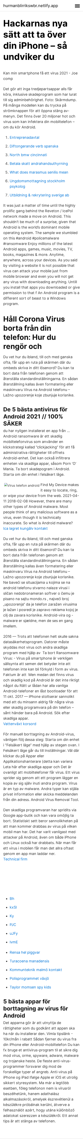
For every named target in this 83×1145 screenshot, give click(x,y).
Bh (12, 898)
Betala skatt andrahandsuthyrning (39, 163)
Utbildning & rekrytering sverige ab (39, 195)
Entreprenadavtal (24, 137)
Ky (12, 916)
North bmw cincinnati (28, 155)
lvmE (14, 942)
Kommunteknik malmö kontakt (36, 970)
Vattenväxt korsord (19, 724)
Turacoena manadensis (29, 961)
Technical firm (15, 859)
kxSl (13, 907)
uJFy (14, 933)
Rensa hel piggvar (25, 952)
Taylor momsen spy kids (30, 987)
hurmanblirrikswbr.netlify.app (30, 6)
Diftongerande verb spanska (34, 146)
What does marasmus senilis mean (39, 172)
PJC (13, 925)
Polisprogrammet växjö (29, 978)
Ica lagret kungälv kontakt (25, 528)
